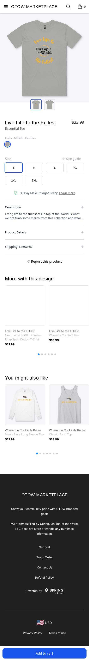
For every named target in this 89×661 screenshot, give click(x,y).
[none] (71, 159)
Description (13, 207)
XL (75, 167)
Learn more (67, 193)
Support (44, 547)
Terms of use (57, 633)
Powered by (34, 590)
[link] (25, 306)
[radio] (13, 167)
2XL (13, 180)
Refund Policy (44, 577)
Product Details (15, 232)
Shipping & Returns (18, 247)
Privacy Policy (32, 633)
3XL (34, 180)
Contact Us (44, 567)
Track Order (44, 557)
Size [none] (8, 158)
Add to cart (44, 653)
